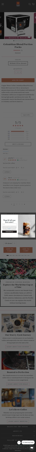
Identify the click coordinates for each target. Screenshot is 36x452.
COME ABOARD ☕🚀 (9, 231)
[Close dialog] (34, 215)
